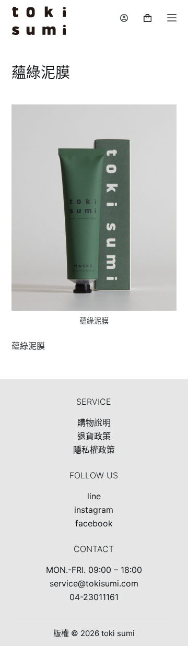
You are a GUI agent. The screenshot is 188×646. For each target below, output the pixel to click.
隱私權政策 (94, 449)
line (94, 496)
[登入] (124, 18)
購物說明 (94, 422)
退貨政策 (94, 436)
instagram (93, 509)
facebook (94, 523)
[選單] (172, 17)
